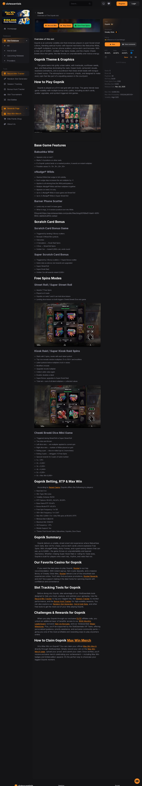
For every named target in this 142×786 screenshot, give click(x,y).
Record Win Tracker (43, 599)
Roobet (76, 568)
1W (136, 57)
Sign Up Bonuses (62, 624)
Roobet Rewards (91, 576)
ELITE (79, 618)
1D (131, 57)
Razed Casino (54, 487)
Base (126, 57)
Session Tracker (83, 599)
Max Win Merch (79, 640)
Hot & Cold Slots (81, 604)
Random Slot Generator (63, 604)
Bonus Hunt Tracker (62, 601)
